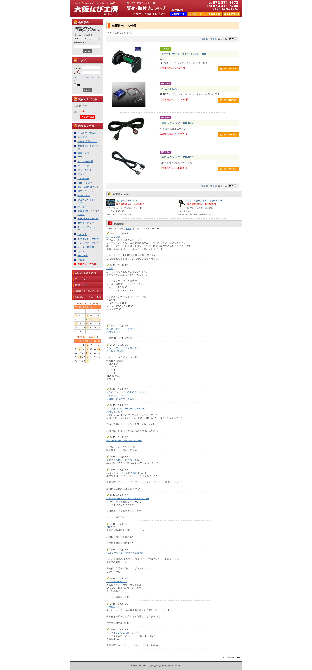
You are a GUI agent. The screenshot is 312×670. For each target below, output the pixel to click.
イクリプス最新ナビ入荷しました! (124, 460)
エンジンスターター (88, 243)
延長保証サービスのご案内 (88, 297)
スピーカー (83, 178)
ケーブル (82, 207)
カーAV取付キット (87, 141)
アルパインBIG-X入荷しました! (123, 633)
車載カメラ (83, 153)
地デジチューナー (87, 191)
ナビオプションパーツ (88, 147)
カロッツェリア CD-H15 (177, 157)
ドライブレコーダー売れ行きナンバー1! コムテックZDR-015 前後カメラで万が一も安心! (127, 395)
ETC (80, 157)
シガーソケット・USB (87, 201)
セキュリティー (86, 222)
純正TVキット (85, 182)
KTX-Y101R (169, 88)
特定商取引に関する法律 (87, 291)
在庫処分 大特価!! (88, 264)
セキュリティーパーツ (88, 228)
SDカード (83, 255)
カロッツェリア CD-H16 (177, 122)
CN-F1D (111, 527)
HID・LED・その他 (88, 218)
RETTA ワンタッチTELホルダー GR (183, 54)
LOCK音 (82, 234)
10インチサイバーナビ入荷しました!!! (126, 473)
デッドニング (85, 170)
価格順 (204, 39)
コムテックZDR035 (126, 200)
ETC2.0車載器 (85, 161)
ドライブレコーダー (88, 238)
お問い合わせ (81, 285)
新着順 (213, 39)
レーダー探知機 (86, 247)
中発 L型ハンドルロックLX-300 (205, 200)
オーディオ (83, 166)
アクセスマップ (82, 279)
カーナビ (82, 137)
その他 (81, 259)
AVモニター (84, 195)
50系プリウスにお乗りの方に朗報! (124, 553)
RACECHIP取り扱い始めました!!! (124, 440)
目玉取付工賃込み (87, 133)
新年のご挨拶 (113, 236)
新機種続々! (112, 607)
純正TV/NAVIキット (88, 187)
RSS (128, 228)
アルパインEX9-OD (116, 581)
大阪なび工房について (86, 273)
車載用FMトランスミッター (89, 212)
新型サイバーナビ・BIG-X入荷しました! (127, 498)
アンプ (81, 174)
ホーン (81, 251)
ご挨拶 (109, 268)
